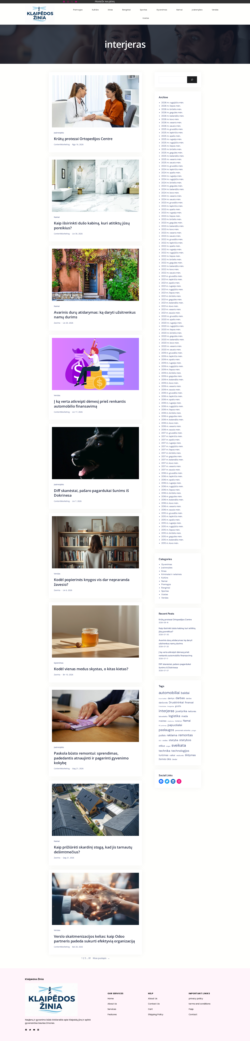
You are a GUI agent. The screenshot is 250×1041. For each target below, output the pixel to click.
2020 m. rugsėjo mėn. (171, 322)
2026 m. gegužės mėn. (172, 112)
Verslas (57, 395)
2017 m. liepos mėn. (170, 449)
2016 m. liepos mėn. (170, 489)
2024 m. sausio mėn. (171, 199)
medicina (171, 721)
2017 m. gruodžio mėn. (171, 433)
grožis (178, 706)
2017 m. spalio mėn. (170, 439)
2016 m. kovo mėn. (170, 503)
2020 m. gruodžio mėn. (172, 316)
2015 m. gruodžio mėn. (171, 513)
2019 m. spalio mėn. (170, 359)
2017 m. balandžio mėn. (172, 459)
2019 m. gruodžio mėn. (171, 352)
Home (111, 998)
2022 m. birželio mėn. (171, 259)
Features (112, 1014)
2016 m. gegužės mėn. (171, 496)
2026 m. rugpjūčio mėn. (172, 102)
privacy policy (196, 998)
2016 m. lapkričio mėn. (171, 476)
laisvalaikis (163, 716)
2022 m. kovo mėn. (170, 269)
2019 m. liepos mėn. (170, 369)
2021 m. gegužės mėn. (171, 299)
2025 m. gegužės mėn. (172, 152)
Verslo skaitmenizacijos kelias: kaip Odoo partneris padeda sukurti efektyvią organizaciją (94, 938)
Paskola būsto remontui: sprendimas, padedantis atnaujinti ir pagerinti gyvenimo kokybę (91, 758)
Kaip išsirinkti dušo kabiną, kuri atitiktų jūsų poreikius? (92, 225)
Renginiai (165, 587)
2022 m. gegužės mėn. (171, 262)
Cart (150, 1009)
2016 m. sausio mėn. (170, 509)
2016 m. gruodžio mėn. (171, 473)
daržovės (163, 702)
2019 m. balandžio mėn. (172, 379)
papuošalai (175, 725)
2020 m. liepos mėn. (171, 329)
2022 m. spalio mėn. (170, 246)
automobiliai (169, 692)
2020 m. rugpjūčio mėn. (172, 326)
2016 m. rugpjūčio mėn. (172, 486)
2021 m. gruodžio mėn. (171, 276)
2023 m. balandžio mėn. (172, 226)
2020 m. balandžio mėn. (172, 339)
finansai (189, 702)
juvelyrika (181, 711)
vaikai (172, 755)
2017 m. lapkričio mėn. (171, 436)
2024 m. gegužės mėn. (172, 186)
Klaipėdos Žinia (34, 979)
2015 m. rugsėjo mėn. (171, 523)
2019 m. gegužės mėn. (171, 376)
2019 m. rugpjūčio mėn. (172, 366)
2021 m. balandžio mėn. (172, 302)
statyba (173, 740)
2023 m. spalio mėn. (170, 209)
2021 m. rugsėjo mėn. (171, 286)
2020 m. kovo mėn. (170, 342)
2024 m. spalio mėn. (170, 172)
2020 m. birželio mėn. (171, 333)
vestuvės (180, 755)
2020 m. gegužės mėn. (172, 336)
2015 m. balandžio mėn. (172, 539)
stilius (162, 745)
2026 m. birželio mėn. (171, 109)
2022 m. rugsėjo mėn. (171, 249)
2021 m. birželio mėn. (171, 296)
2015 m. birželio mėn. (171, 533)
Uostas (164, 594)
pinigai (194, 730)
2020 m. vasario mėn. (171, 346)
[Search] (192, 79)
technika (164, 751)
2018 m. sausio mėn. (170, 429)
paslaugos (166, 730)
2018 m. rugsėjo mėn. (171, 403)
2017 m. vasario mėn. (171, 466)
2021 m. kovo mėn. (169, 306)
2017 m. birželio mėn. (171, 453)
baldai (185, 693)
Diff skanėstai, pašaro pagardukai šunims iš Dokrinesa (91, 493)
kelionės (192, 711)
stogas (168, 746)
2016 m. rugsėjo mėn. (171, 483)
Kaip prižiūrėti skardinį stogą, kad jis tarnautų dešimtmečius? (93, 849)
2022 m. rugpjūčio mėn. (172, 252)
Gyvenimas (58, 663)
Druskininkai (176, 702)
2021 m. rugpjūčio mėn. (172, 289)
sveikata (178, 745)
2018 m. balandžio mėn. (172, 419)
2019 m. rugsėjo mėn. (171, 363)
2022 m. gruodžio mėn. (172, 239)
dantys (171, 698)
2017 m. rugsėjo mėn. (171, 443)
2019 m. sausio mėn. (170, 389)
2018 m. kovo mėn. (170, 423)
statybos (185, 740)
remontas (185, 735)
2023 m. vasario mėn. (171, 232)
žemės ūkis (165, 759)
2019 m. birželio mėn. (171, 373)
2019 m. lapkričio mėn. (171, 356)
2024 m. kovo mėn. (170, 192)
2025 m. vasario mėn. (171, 159)
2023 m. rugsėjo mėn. (171, 212)
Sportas (165, 591)
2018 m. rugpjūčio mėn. (172, 406)
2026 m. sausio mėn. (171, 126)
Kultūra (164, 577)
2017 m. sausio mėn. (170, 469)
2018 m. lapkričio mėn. (171, 396)
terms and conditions (199, 1003)
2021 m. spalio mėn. (170, 282)
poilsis (162, 735)
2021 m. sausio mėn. (170, 312)
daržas (189, 698)
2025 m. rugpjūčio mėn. (172, 142)
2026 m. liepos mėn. (170, 105)
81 (90, 958)
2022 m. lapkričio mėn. (172, 242)
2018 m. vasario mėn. (171, 426)
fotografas (170, 706)
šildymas (190, 755)
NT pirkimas (162, 725)
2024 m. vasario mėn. (171, 196)
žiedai (174, 759)
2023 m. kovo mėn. (170, 229)
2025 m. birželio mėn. (171, 149)
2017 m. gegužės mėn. (171, 456)
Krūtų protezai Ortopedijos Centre (83, 138)
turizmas (163, 755)
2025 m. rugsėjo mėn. (171, 139)
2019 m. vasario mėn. (171, 386)
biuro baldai (163, 698)
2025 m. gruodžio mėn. (172, 129)
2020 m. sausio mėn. (171, 349)
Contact (193, 1014)
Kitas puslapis (101, 958)
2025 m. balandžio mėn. (172, 156)
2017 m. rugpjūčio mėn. (172, 446)
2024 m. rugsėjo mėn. (171, 176)
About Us (112, 1003)
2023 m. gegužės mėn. (171, 222)
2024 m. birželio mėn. (171, 182)
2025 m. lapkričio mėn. (172, 132)
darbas (180, 698)
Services (112, 1009)
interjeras (166, 711)
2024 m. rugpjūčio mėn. (172, 179)
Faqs (191, 1009)
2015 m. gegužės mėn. (171, 536)
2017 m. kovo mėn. (169, 463)
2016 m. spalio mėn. (170, 479)
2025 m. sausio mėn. (171, 162)
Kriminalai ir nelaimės (171, 574)
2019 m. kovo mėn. (170, 383)
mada (184, 716)
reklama (172, 735)
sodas (165, 740)
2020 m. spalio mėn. (171, 319)
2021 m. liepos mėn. (170, 292)
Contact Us (154, 1003)
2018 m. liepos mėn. (170, 409)
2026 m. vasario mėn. (171, 122)
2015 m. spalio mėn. (170, 519)
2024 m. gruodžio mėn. (172, 166)
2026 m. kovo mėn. (170, 119)
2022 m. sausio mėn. (171, 272)
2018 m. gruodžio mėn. (171, 393)
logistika (174, 716)
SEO (160, 740)
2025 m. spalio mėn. (170, 136)
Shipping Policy (155, 1014)
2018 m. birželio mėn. (171, 413)
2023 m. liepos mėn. (170, 216)
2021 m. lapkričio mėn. (171, 279)
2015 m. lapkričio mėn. (171, 516)
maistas (162, 721)
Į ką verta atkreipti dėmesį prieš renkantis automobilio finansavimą (90, 403)
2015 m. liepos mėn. (170, 529)
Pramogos (166, 584)
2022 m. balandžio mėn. (172, 266)
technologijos (180, 751)
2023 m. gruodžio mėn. (172, 202)
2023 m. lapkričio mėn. (172, 206)
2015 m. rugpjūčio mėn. (172, 526)
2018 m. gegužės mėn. (171, 416)
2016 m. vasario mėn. (171, 506)
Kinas (163, 571)
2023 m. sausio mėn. (171, 236)
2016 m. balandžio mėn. (172, 499)
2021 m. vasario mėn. (171, 309)
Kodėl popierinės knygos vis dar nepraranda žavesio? (91, 582)
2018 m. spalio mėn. (170, 399)
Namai (57, 217)
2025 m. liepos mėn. (170, 146)
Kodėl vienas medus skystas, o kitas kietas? (91, 668)
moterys (178, 721)
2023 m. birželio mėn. (171, 219)
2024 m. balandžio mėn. (172, 189)
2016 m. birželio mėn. (171, 493)
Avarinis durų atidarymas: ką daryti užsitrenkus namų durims (95, 314)
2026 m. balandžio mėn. (172, 116)
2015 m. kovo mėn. (170, 543)
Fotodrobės (162, 706)
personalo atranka (182, 730)
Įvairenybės (59, 132)
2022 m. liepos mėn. (170, 256)
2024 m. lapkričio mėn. (172, 169)
